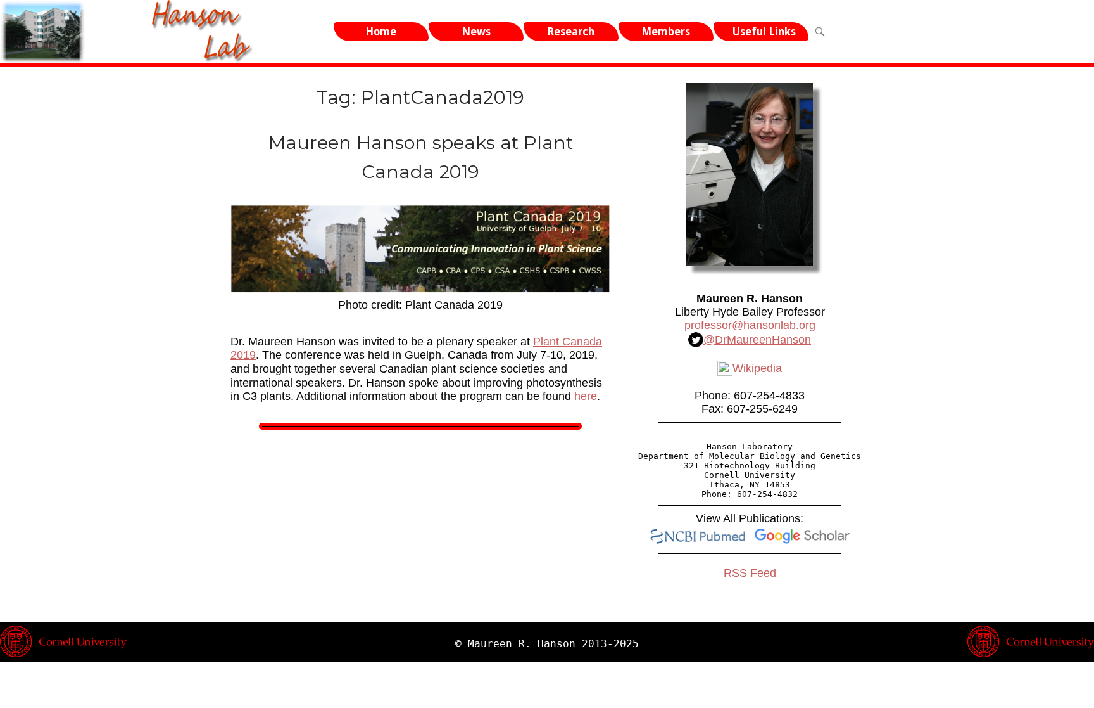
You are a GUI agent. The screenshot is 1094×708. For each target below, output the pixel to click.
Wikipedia (757, 368)
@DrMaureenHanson (757, 339)
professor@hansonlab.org (749, 325)
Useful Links (764, 31)
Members (665, 31)
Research (570, 31)
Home (380, 31)
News (476, 31)
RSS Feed (750, 573)
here (585, 396)
